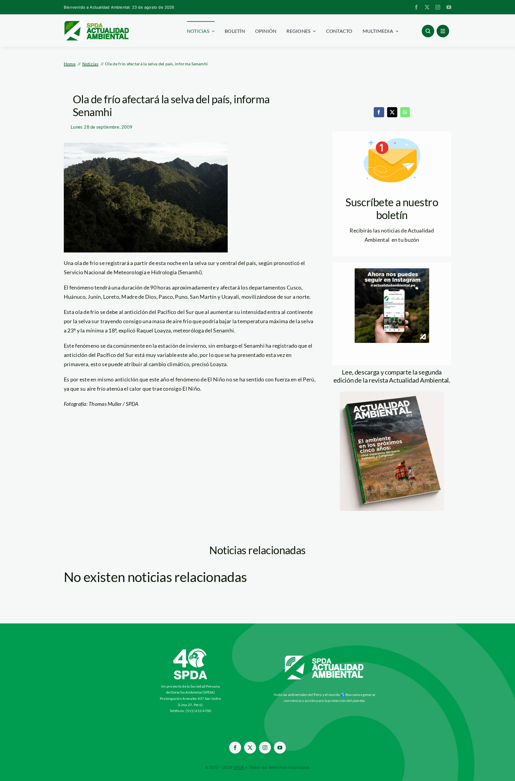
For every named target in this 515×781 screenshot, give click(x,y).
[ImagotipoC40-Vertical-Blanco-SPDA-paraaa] (190, 650)
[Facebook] (378, 112)
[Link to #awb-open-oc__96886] (428, 31)
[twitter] (427, 7)
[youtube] (448, 7)
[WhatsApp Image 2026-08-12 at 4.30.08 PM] (392, 394)
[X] (392, 112)
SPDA (239, 767)
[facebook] (416, 7)
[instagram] (437, 7)
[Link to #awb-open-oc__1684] (443, 31)
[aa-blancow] (324, 657)
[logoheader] (96, 23)
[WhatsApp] (405, 112)
